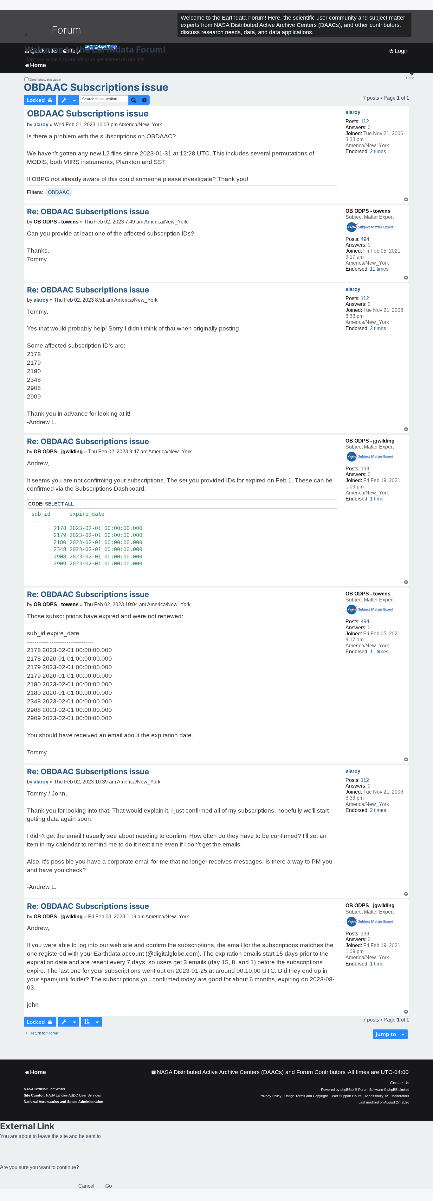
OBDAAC (59, 192)
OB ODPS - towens (368, 211)
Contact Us (399, 1083)
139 (365, 468)
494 (365, 239)
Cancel (86, 1186)
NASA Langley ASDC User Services (73, 1095)
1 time (377, 498)
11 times (379, 269)
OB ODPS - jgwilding (370, 440)
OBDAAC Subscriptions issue (96, 87)
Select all (59, 503)
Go (108, 1186)
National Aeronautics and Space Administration (63, 1102)
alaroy (353, 112)
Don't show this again (45, 79)
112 (365, 121)
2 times (378, 151)
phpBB (345, 1089)
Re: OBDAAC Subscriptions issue (88, 211)
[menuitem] (248, 1072)
